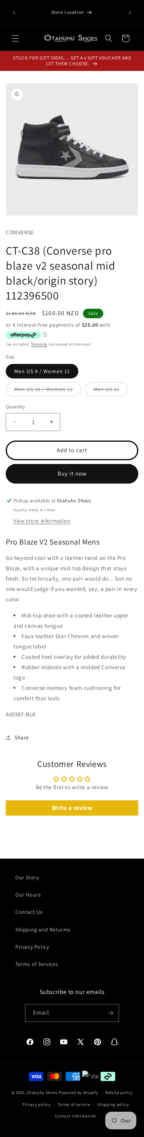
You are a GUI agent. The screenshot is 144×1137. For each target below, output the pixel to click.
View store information (41, 520)
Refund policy (118, 1092)
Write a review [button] (72, 808)
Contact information (75, 1116)
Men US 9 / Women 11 (42, 371)
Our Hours (28, 894)
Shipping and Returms (43, 929)
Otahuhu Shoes (42, 1092)
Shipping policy (113, 1104)
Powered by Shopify (78, 1092)
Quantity (15, 406)
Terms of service (74, 1104)
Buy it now (72, 473)
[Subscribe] (110, 1013)
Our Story (27, 877)
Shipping (39, 344)
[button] (15, 38)
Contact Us (29, 911)
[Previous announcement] (14, 12)
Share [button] (22, 737)
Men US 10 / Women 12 (47, 391)
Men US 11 (110, 391)
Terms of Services (36, 964)
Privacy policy (36, 1104)
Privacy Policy (32, 946)
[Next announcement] (129, 12)
